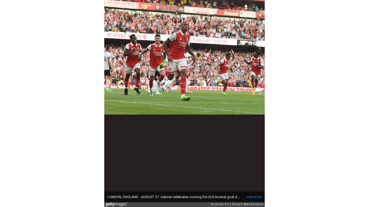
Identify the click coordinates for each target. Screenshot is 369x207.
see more (254, 197)
